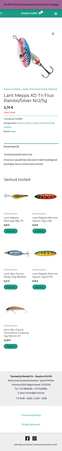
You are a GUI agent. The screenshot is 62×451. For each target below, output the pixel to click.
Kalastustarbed (12, 89)
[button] (1, 13)
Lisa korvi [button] (11, 231)
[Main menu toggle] (55, 13)
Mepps (13, 131)
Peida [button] (55, 4)
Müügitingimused (31, 424)
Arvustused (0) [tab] (11, 146)
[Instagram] (34, 438)
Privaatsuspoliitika (31, 415)
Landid (24, 89)
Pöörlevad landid (38, 89)
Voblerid (52, 89)
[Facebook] (27, 438)
